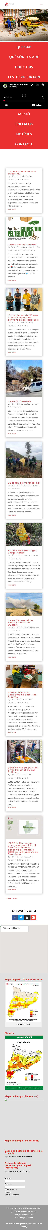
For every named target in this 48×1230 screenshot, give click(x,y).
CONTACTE (24, 144)
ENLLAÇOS (24, 124)
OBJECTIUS (24, 67)
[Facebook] (15, 917)
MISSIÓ (24, 114)
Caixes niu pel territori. (22, 244)
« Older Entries (11, 898)
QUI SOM (24, 47)
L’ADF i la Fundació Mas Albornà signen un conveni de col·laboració (23, 317)
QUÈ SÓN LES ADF (24, 57)
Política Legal (20, 1217)
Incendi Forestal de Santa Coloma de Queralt (20, 622)
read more (12, 209)
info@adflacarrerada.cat (24, 1214)
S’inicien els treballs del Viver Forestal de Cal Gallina (23, 770)
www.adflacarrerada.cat (27, 1211)
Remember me (12, 1189)
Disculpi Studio (21, 1224)
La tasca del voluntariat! (24, 482)
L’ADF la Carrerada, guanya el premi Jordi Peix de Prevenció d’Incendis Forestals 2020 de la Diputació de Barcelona (23, 849)
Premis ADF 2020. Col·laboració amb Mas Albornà (22, 694)
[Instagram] (27, 917)
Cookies (30, 1217)
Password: (8, 1184)
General (11, 180)
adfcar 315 (15, 176)
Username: (8, 1178)
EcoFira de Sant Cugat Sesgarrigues (22, 551)
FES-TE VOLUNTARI (24, 77)
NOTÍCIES (24, 134)
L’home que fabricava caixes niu (22, 172)
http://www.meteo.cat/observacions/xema (18, 1157)
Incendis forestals (19, 401)
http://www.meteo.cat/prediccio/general (17, 1171)
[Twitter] (21, 917)
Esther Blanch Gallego (21, 247)
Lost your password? (12, 1195)
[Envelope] (33, 917)
